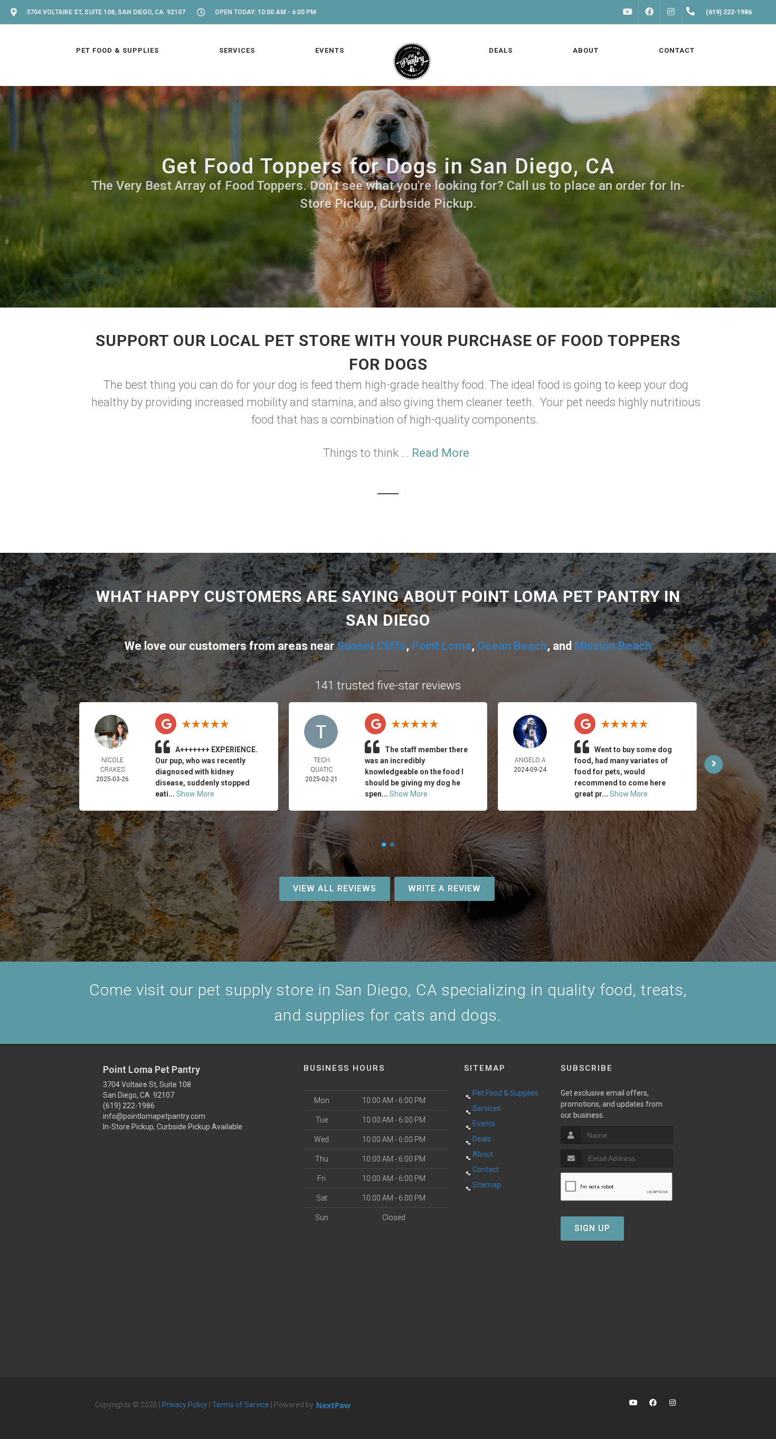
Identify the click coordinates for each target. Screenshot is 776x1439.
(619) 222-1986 (129, 1105)
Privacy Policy (184, 1404)
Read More (440, 452)
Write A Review (444, 889)
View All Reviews (334, 889)
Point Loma (441, 646)
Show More (195, 794)
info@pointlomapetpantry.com (154, 1116)
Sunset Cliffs (371, 646)
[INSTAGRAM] (671, 12)
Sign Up (592, 1228)
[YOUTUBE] (627, 12)
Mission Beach (612, 646)
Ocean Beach (512, 646)
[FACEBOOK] (649, 12)
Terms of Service (240, 1404)
